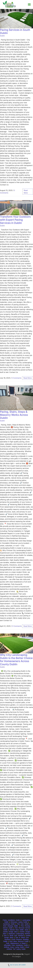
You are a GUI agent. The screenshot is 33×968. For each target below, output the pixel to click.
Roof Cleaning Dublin (11, 926)
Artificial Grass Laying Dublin (14, 947)
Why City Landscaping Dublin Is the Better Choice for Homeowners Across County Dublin (16, 659)
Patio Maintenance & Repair (16, 943)
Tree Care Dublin (23, 924)
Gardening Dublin (9, 924)
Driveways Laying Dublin (19, 922)
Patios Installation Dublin (11, 920)
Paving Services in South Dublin (15, 31)
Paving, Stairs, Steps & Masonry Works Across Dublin (14, 415)
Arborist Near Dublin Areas (19, 930)
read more (27, 378)
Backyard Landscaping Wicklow (19, 934)
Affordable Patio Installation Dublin (16, 945)
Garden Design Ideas (10, 932)
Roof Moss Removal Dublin (19, 941)
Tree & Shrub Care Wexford (14, 936)
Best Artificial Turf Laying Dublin (18, 948)
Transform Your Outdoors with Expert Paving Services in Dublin (15, 219)
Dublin (2, 36)
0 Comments (16, 378)
